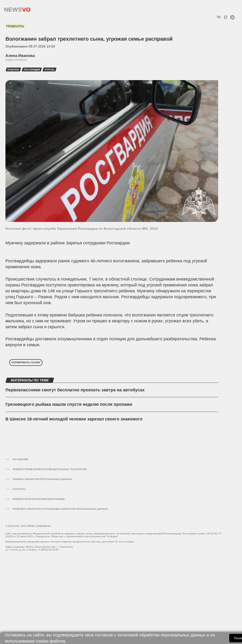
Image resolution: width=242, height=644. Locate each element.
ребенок (13, 69)
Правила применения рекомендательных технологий (49, 469)
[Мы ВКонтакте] (218, 17)
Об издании (20, 459)
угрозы (49, 69)
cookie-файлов (50, 641)
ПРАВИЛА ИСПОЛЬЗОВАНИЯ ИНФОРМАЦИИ (39, 499)
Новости (15, 26)
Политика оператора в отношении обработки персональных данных (60, 509)
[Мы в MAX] (225, 17)
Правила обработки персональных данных (42, 479)
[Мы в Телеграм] (232, 17)
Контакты (19, 489)
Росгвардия (32, 69)
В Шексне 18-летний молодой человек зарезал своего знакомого (74, 419)
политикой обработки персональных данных (161, 635)
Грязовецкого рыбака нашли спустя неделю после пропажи (68, 404)
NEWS (17, 8)
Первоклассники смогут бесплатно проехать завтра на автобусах (75, 390)
